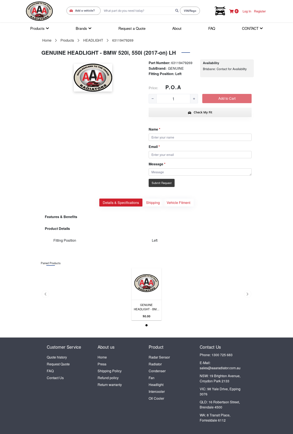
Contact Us (55, 377)
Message (156, 163)
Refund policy (108, 377)
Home (102, 357)
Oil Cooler (156, 398)
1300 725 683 (222, 354)
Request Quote (58, 364)
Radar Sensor (159, 357)
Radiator (155, 364)
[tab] (121, 202)
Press (102, 364)
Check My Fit (202, 112)
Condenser (157, 370)
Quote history (57, 357)
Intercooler (157, 391)
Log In (247, 11)
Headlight (156, 384)
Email (153, 146)
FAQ (50, 370)
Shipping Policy (110, 370)
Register (260, 11)
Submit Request (162, 183)
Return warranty (110, 384)
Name (153, 129)
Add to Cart (227, 98)
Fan (151, 377)
